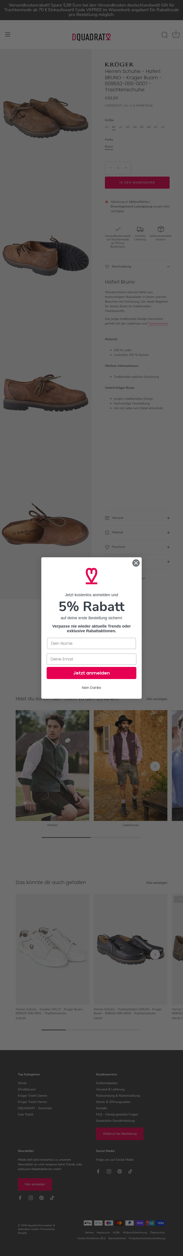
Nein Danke (91, 687)
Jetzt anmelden (91, 673)
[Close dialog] (136, 563)
